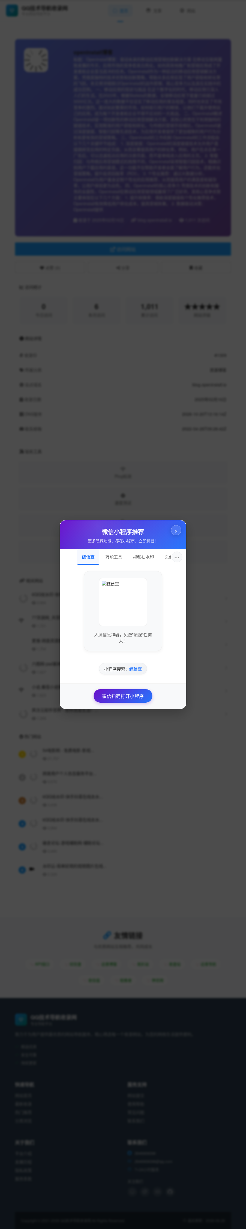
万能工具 (113, 557)
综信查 (88, 557)
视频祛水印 (143, 557)
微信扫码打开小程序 (123, 696)
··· (177, 556)
